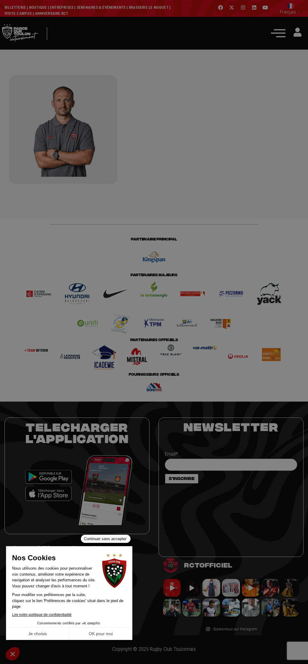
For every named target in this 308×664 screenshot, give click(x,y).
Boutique (38, 7)
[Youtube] (265, 7)
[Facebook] (220, 7)
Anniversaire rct (51, 13)
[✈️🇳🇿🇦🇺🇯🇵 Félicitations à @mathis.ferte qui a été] (211, 607)
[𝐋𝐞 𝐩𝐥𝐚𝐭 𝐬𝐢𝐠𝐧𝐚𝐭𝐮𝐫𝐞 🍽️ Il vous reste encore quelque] (231, 607)
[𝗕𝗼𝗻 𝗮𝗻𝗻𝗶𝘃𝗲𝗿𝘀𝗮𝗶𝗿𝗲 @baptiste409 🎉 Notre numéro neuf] (290, 607)
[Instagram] (243, 7)
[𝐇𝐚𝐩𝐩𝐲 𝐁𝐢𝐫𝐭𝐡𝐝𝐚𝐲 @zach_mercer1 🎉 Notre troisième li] (290, 588)
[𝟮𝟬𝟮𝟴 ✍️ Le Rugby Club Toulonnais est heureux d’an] (231, 588)
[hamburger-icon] (60, 42)
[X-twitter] (231, 7)
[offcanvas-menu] (278, 32)
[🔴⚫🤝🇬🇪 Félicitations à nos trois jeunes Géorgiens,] (270, 607)
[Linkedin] (254, 7)
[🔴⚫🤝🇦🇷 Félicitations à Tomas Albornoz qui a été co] (191, 607)
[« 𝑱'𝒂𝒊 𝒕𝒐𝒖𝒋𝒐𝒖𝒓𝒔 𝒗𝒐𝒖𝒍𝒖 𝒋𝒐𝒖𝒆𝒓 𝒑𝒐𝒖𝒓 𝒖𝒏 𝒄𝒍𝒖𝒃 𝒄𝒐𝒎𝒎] (251, 607)
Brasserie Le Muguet (148, 7)
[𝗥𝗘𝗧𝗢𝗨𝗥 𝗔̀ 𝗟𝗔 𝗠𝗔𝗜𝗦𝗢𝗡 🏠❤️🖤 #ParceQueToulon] (191, 588)
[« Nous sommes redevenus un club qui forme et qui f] (172, 607)
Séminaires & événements (101, 7)
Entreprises (61, 7)
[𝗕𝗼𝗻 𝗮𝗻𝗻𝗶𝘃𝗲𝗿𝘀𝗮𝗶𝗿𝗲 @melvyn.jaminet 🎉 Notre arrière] (270, 588)
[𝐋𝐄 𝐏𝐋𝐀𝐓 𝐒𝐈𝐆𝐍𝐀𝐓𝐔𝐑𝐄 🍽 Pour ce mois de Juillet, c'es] (211, 588)
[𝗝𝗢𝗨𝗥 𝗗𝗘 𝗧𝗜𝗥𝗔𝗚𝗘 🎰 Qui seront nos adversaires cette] (172, 588)
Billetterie (15, 7)
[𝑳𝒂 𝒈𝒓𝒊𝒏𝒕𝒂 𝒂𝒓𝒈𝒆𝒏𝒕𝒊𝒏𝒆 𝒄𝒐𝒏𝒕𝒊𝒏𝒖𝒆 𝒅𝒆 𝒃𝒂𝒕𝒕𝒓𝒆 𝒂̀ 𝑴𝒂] (251, 588)
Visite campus (18, 13)
